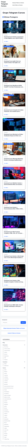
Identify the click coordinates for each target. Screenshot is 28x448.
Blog (4, 342)
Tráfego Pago (6, 439)
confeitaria (6, 377)
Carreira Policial (7, 350)
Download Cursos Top (8, 46)
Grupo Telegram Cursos (4, 4)
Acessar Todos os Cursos (18, 2)
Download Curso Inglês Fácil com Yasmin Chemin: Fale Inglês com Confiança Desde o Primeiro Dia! (12, 63)
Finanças (5, 402)
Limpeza (5, 415)
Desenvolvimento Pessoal (8, 386)
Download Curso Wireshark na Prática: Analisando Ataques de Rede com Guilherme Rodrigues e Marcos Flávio (13, 136)
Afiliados (5, 371)
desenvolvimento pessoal (8, 388)
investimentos (6, 411)
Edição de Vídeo (7, 397)
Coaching (6, 375)
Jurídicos (5, 413)
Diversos (5, 354)
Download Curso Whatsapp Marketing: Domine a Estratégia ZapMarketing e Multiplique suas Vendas (13, 160)
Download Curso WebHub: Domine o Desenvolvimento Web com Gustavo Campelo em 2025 (13, 184)
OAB (5, 357)
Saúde (5, 431)
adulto (5, 369)
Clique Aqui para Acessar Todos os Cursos (14, 328)
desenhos (6, 384)
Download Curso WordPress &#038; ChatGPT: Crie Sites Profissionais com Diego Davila (13, 87)
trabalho (5, 435)
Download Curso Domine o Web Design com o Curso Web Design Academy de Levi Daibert (14, 258)
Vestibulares (6, 365)
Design (5, 389)
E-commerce (6, 393)
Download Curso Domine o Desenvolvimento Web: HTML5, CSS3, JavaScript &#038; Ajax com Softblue (13, 209)
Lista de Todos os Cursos (14, 333)
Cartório (5, 352)
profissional (6, 424)
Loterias (5, 417)
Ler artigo (6, 41)
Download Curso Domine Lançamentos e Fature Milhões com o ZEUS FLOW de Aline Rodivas (14, 38)
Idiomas (5, 408)
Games (5, 406)
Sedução (5, 433)
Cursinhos (5, 361)
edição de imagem (7, 395)
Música (5, 422)
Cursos (4, 367)
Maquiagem (6, 419)
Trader (5, 437)
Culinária (5, 382)
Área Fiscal (6, 346)
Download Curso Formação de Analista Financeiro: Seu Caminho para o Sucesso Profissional (13, 111)
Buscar (23, 322)
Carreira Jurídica (7, 348)
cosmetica (6, 380)
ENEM (5, 363)
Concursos (5, 344)
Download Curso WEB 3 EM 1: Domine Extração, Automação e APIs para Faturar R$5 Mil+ (13, 306)
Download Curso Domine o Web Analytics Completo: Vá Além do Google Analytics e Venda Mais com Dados (14, 282)
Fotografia (6, 404)
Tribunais (5, 359)
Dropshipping (6, 391)
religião (5, 428)
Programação (6, 426)
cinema (5, 373)
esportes (5, 400)
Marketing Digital (7, 420)
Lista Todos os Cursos (17, 5)
